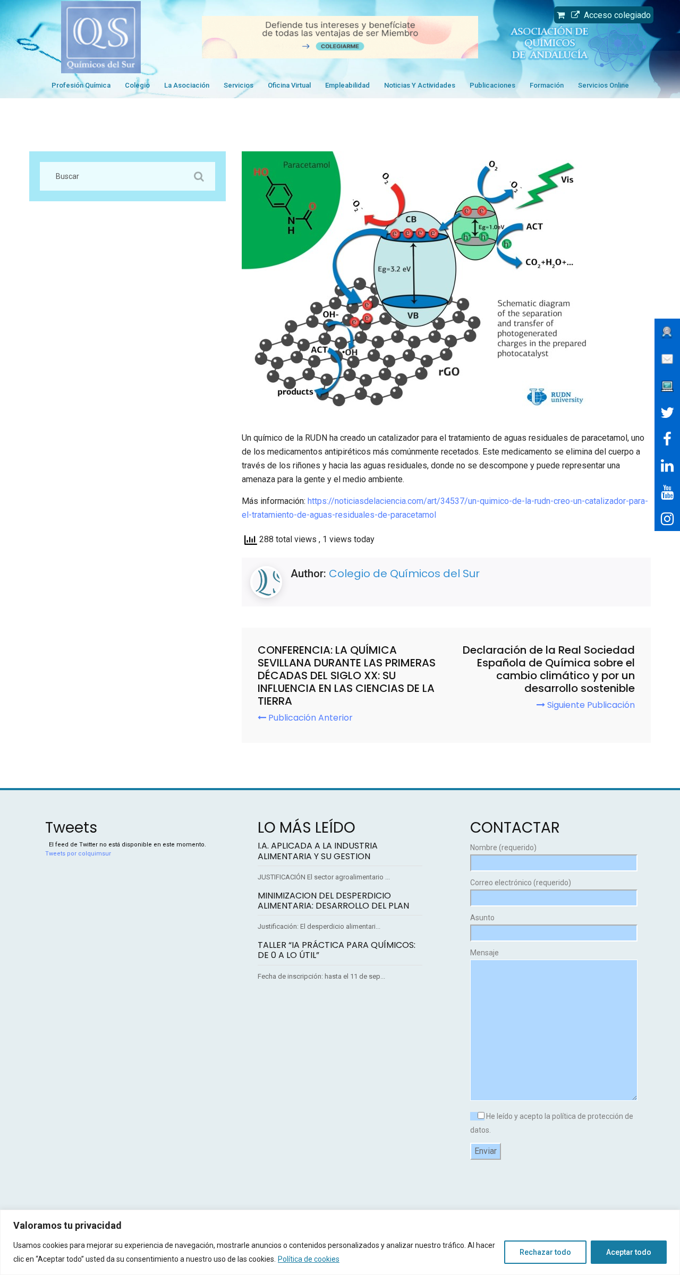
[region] (340, 1242)
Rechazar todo (545, 1252)
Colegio (137, 85)
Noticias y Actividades (419, 85)
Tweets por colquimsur (78, 853)
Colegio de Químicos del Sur (404, 573)
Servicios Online (603, 85)
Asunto (482, 917)
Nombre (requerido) (503, 847)
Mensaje (484, 952)
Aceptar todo (628, 1252)
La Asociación (186, 85)
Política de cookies (308, 1259)
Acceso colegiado (615, 15)
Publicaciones (492, 85)
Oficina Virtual (289, 85)
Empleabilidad (347, 85)
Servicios (238, 85)
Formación (547, 85)
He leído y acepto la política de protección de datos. (551, 1123)
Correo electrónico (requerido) (520, 882)
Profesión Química (81, 85)
